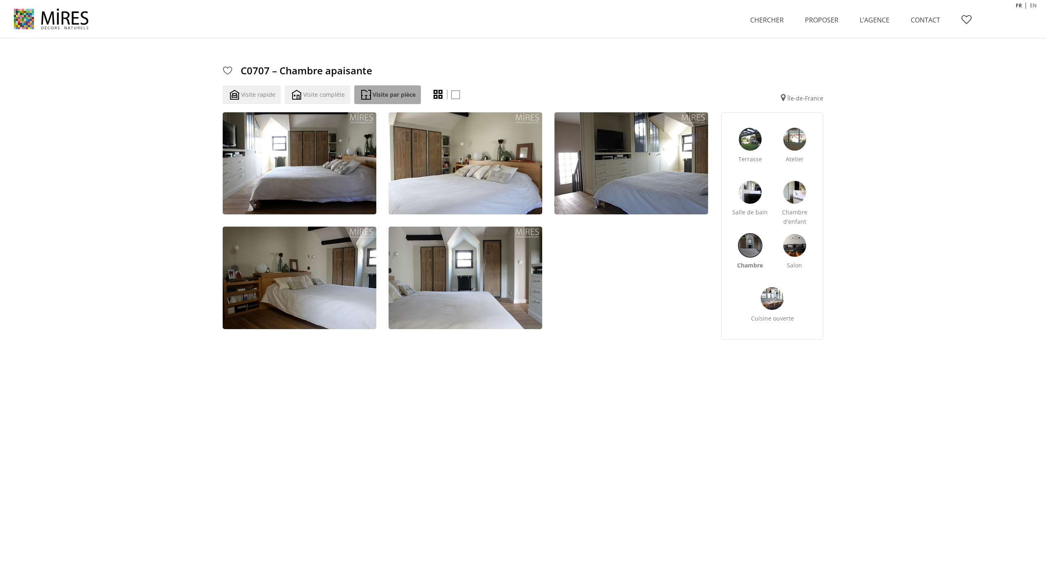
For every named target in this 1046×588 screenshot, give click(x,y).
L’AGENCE (875, 20)
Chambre (750, 265)
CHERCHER (767, 20)
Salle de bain (750, 212)
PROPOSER (821, 20)
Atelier (795, 159)
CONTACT (925, 20)
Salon (794, 265)
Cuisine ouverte (772, 318)
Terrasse (750, 159)
